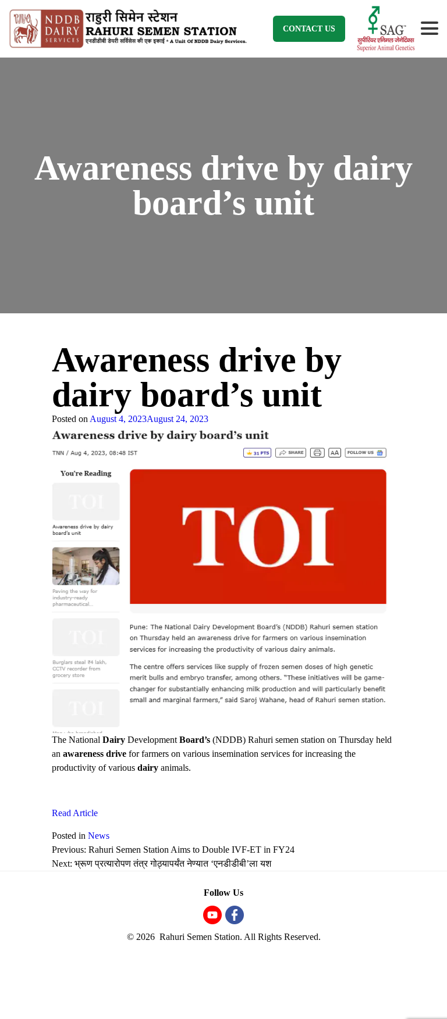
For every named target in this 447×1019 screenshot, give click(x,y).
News (98, 836)
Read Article (75, 813)
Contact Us (309, 28)
